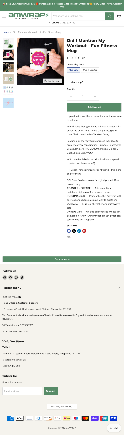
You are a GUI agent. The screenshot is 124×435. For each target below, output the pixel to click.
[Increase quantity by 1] (95, 96)
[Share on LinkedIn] (79, 231)
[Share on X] (74, 231)
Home (5, 32)
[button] (8, 43)
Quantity (71, 89)
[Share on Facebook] (69, 231)
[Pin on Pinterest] (84, 231)
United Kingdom (60, 406)
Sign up (50, 391)
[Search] (109, 16)
